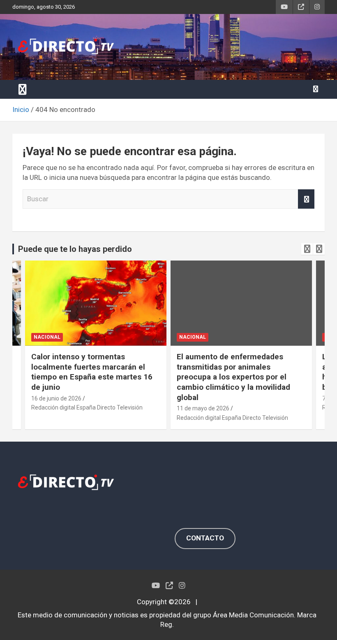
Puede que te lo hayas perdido (75, 249)
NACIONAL (47, 337)
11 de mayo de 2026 (203, 408)
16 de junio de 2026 (56, 398)
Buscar (306, 199)
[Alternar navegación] (22, 89)
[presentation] (307, 249)
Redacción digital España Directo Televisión (87, 407)
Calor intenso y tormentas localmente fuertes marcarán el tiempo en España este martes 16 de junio (91, 372)
